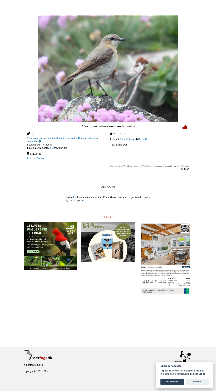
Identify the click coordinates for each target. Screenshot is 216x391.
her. (83, 200)
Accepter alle (172, 381)
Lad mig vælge (197, 373)
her (51, 148)
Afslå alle (197, 381)
